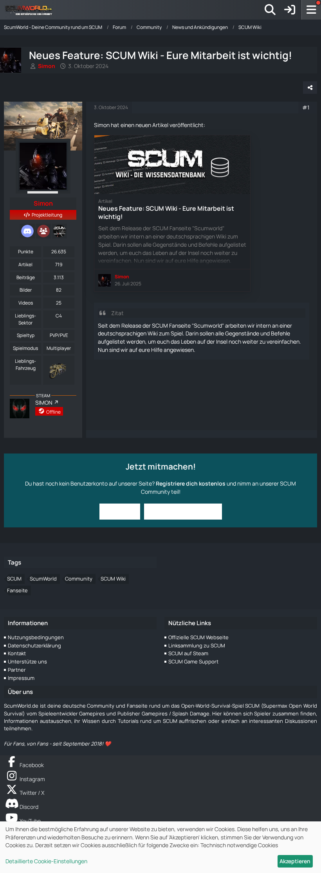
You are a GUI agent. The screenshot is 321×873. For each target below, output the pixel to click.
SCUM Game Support (193, 661)
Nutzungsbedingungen (36, 637)
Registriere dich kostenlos (190, 483)
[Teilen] (310, 87)
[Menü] (311, 10)
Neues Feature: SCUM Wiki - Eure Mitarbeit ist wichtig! (166, 212)
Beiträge (25, 277)
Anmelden (119, 511)
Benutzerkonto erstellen (183, 511)
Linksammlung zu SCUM (196, 645)
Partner (17, 669)
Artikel (25, 264)
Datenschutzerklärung (34, 645)
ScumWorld (43, 578)
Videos (25, 302)
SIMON (43, 402)
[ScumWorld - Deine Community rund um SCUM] (31, 10)
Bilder (26, 290)
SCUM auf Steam (188, 653)
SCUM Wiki (113, 578)
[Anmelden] (290, 10)
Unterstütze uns (27, 661)
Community (78, 578)
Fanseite (17, 590)
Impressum (21, 677)
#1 (305, 107)
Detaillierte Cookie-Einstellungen (46, 861)
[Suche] (270, 10)
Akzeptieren (295, 861)
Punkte (25, 251)
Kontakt (17, 653)
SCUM (14, 578)
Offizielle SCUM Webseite (198, 637)
